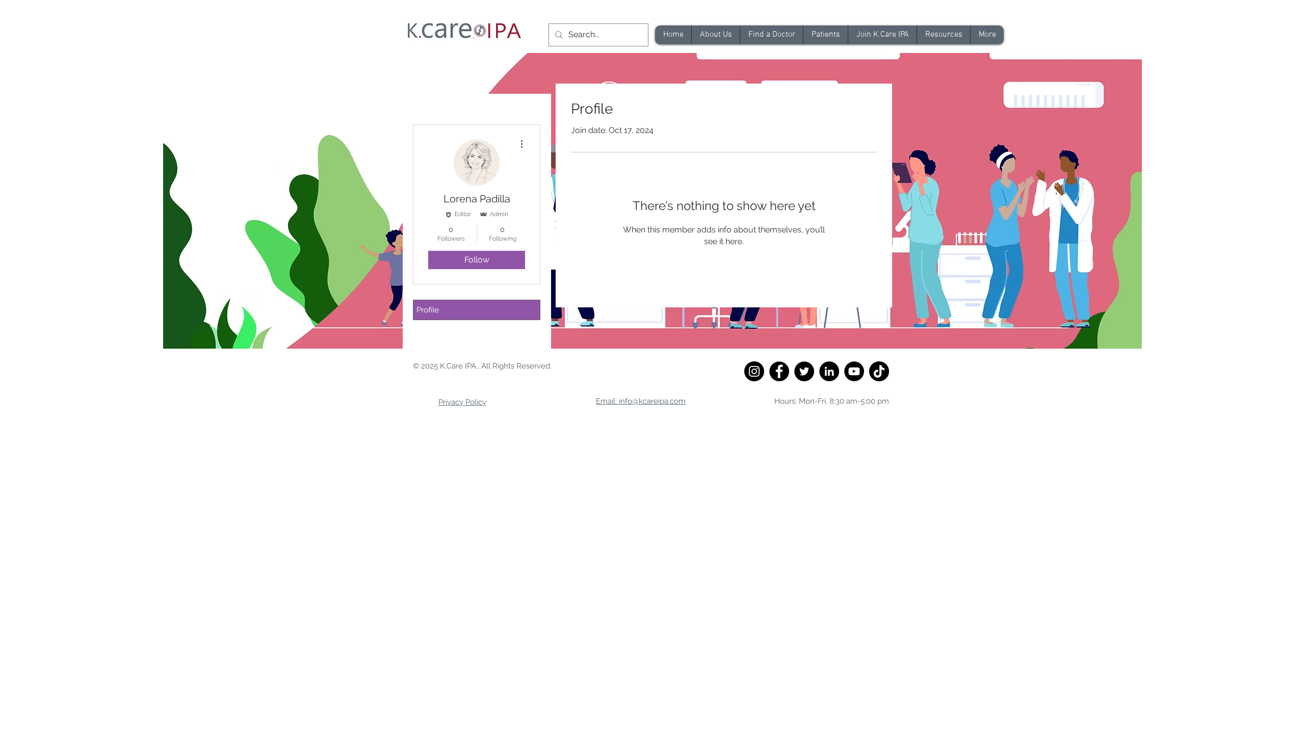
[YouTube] (854, 371)
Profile (427, 309)
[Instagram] (754, 371)
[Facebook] (779, 371)
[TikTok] (879, 371)
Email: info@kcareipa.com (641, 401)
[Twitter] (804, 371)
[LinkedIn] (829, 371)
